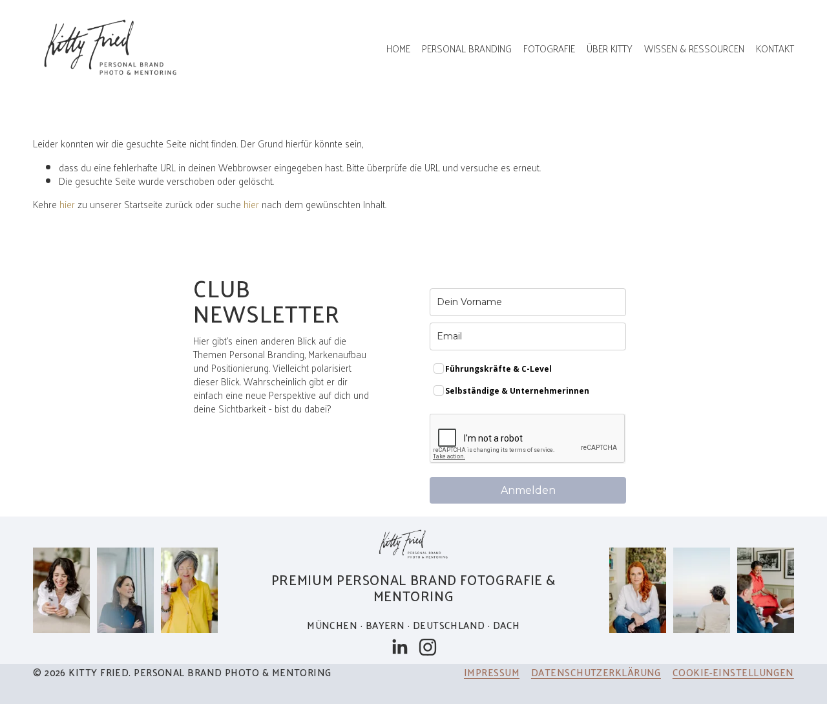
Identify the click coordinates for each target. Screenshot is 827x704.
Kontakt (775, 48)
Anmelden (528, 490)
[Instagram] (428, 647)
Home (398, 48)
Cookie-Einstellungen (733, 672)
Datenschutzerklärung (596, 672)
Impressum (491, 672)
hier (67, 204)
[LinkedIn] (399, 647)
